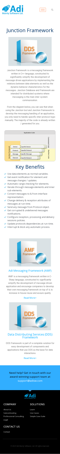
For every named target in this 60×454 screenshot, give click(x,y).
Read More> (30, 297)
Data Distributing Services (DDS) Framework (30, 335)
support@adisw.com (30, 380)
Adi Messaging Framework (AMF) (30, 270)
